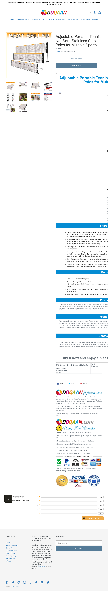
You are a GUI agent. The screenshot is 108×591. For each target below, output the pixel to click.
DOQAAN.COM (14, 586)
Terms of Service (11, 550)
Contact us (41, 566)
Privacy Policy (10, 553)
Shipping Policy (11, 556)
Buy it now (77, 65)
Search (8, 543)
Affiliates (8, 561)
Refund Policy (10, 558)
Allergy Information (12, 545)
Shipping (58, 51)
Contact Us (9, 548)
